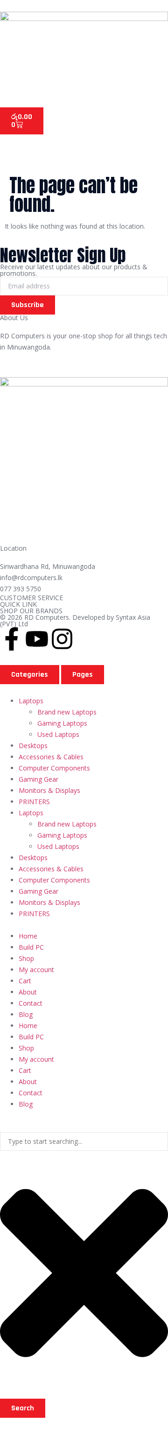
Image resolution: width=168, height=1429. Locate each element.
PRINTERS (34, 801)
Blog (26, 1014)
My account (36, 969)
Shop (26, 958)
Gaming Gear (38, 779)
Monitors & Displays (49, 790)
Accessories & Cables (51, 756)
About (28, 992)
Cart (25, 980)
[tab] (29, 674)
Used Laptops (58, 734)
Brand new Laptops (67, 711)
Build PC (31, 947)
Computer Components (54, 768)
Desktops (33, 745)
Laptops (31, 700)
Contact (30, 1003)
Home (28, 936)
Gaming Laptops (62, 723)
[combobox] (84, 1141)
